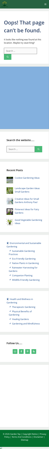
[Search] (7, 57)
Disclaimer (38, 437)
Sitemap (24, 440)
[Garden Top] (4, 4)
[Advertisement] (24, 97)
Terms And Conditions (21, 437)
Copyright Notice (30, 434)
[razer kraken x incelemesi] (24, 448)
